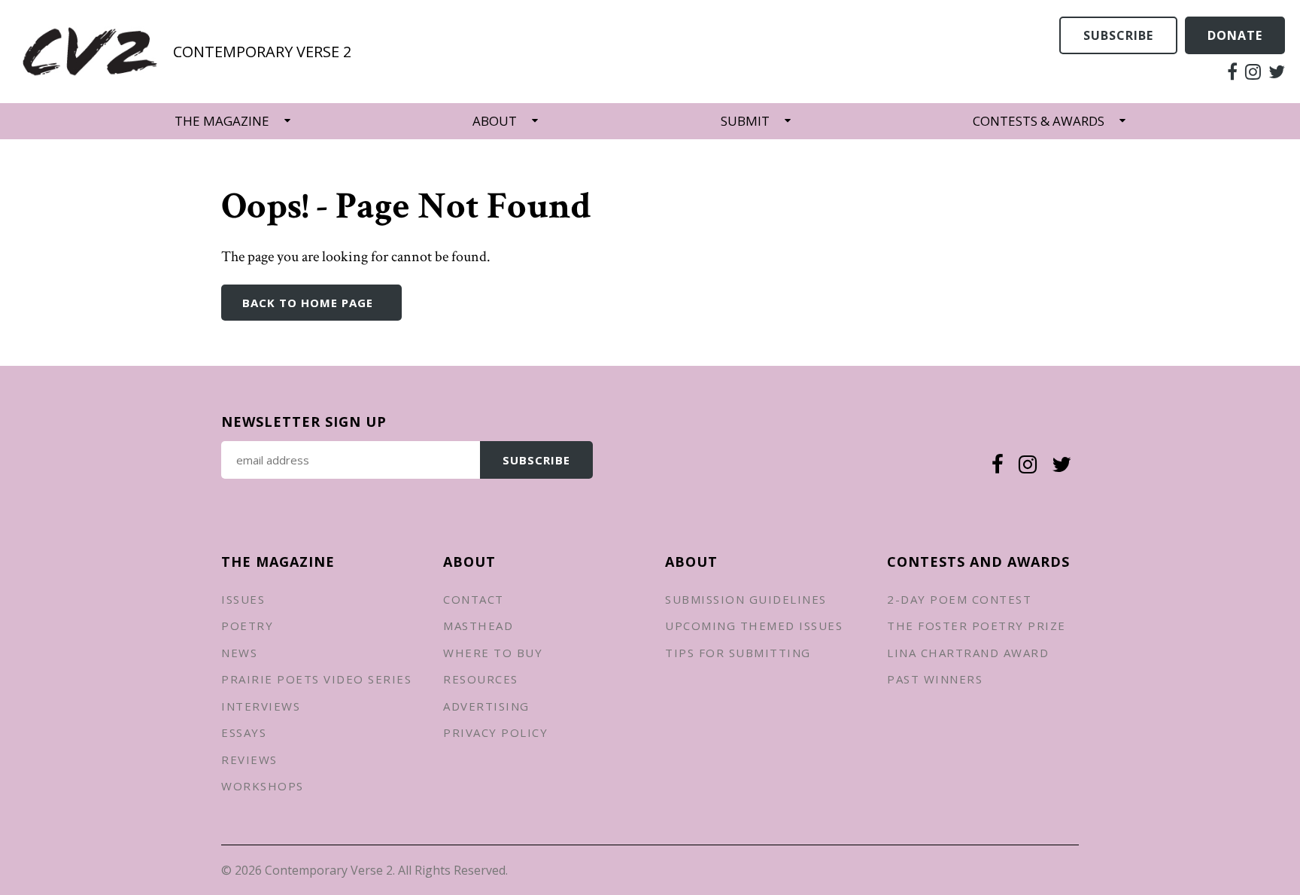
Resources (480, 678)
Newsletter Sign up (304, 421)
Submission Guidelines (746, 599)
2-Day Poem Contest (959, 599)
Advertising (486, 706)
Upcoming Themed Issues (754, 625)
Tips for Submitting (738, 652)
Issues (243, 599)
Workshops (262, 785)
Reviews (249, 759)
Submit (745, 120)
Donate (1234, 35)
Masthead (478, 625)
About (494, 120)
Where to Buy (492, 652)
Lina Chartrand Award (968, 652)
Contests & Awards (1038, 120)
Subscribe (1118, 35)
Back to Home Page (307, 302)
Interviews (260, 706)
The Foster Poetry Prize (976, 625)
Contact (473, 599)
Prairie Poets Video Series (316, 678)
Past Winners (935, 678)
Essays (243, 732)
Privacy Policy (495, 732)
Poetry (247, 625)
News (239, 652)
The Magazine (222, 120)
